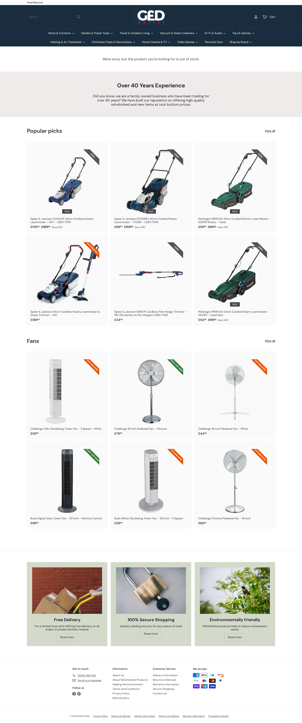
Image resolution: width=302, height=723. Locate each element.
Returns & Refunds (164, 680)
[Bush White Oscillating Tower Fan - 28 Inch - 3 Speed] (151, 485)
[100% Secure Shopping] (151, 590)
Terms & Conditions (169, 716)
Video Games (186, 42)
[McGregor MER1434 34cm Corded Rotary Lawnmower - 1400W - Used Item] (235, 279)
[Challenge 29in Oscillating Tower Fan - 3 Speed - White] (67, 395)
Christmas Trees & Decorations (112, 42)
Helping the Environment (128, 684)
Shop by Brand (239, 42)
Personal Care (214, 42)
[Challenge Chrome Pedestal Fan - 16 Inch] (235, 485)
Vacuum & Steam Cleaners (177, 33)
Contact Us (160, 693)
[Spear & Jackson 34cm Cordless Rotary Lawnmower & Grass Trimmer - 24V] (67, 279)
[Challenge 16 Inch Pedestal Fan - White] (235, 395)
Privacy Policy (121, 693)
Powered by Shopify (218, 716)
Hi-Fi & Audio (213, 33)
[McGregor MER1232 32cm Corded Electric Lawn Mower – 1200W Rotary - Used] (235, 186)
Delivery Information (165, 675)
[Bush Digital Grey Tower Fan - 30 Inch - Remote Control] (67, 485)
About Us (118, 675)
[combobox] (55, 17)
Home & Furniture (59, 33)
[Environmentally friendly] (235, 590)
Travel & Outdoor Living (135, 33)
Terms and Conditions (126, 689)
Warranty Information (166, 684)
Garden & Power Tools (95, 33)
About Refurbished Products (130, 680)
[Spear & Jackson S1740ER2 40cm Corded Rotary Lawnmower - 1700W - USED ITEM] (151, 186)
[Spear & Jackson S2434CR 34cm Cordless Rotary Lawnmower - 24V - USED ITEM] (67, 186)
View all (270, 131)
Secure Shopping (163, 689)
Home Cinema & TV (155, 42)
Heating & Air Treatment (66, 42)
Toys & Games (241, 33)
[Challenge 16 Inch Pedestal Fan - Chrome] (151, 395)
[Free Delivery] (67, 590)
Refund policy (121, 698)
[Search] (78, 17)
